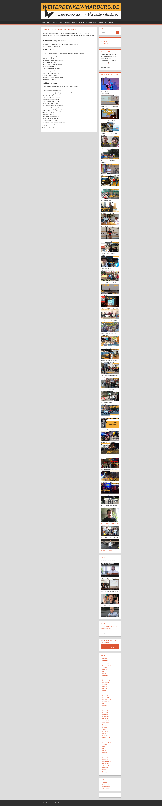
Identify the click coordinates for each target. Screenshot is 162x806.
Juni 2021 (104, 748)
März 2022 (105, 731)
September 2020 (106, 765)
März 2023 (105, 709)
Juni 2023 (104, 703)
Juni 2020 (104, 771)
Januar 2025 (105, 679)
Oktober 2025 (105, 664)
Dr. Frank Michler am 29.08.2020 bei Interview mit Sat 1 (110, 524)
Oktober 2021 (105, 741)
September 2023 (106, 699)
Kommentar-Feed (106, 786)
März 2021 (105, 754)
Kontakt (111, 22)
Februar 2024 (105, 694)
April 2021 (104, 752)
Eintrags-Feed (105, 784)
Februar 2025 (105, 677)
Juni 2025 (104, 671)
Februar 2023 (105, 711)
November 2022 (106, 716)
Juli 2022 (104, 724)
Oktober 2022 (105, 718)
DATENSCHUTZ (104, 43)
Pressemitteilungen (91, 22)
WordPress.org (106, 788)
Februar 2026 (105, 662)
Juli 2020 (104, 769)
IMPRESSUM (104, 41)
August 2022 (105, 722)
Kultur (67, 22)
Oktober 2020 (105, 763)
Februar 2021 (105, 756)
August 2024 (105, 684)
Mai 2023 (104, 705)
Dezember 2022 (106, 714)
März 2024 (105, 692)
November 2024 (106, 682)
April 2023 (104, 707)
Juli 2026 (104, 658)
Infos (60, 22)
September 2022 (106, 720)
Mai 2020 (104, 773)
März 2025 (105, 675)
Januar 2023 (105, 712)
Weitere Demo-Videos (106, 550)
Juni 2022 (104, 726)
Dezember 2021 (106, 737)
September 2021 (106, 743)
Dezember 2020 (106, 759)
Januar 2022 (105, 735)
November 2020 (106, 761)
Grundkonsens (46, 22)
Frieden (80, 22)
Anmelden (105, 782)
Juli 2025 (104, 669)
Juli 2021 (104, 746)
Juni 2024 (104, 688)
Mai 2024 (104, 690)
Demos (73, 22)
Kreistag (55, 22)
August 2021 (105, 744)
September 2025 (106, 665)
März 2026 (105, 660)
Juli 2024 (104, 686)
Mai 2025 (104, 673)
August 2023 (105, 701)
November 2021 (106, 739)
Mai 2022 (104, 727)
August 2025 (105, 667)
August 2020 (105, 767)
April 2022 (104, 729)
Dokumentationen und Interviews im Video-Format (110, 647)
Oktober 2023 (105, 697)
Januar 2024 (105, 696)
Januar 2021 (105, 758)
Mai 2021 (104, 750)
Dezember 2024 (106, 680)
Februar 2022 (105, 733)
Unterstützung (102, 22)
